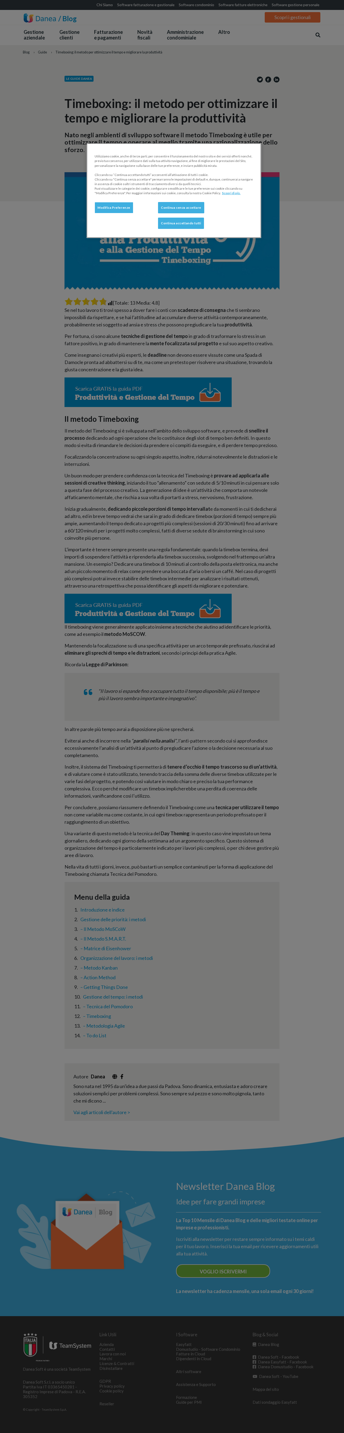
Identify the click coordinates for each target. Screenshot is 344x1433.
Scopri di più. (231, 193)
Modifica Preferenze (114, 207)
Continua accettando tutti (181, 223)
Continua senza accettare (181, 207)
